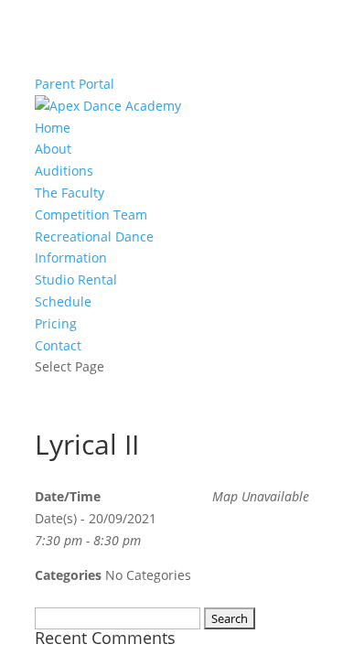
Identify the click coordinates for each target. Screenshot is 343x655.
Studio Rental (76, 279)
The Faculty (69, 192)
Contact (58, 345)
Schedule (63, 301)
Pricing (56, 323)
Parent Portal (74, 83)
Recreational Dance (94, 236)
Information (71, 257)
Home (52, 127)
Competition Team (91, 214)
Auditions (64, 170)
